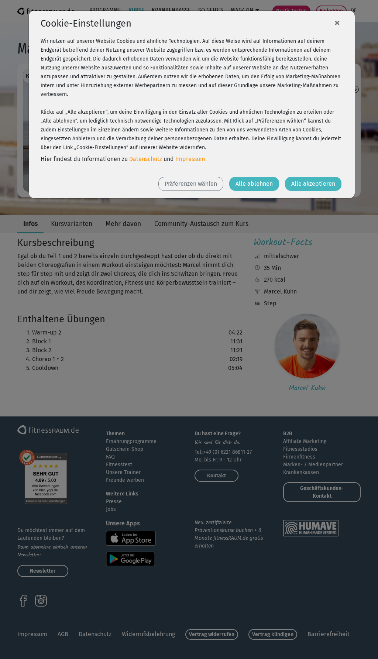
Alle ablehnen (254, 183)
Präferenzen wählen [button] (191, 183)
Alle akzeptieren (313, 183)
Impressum (190, 158)
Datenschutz (145, 158)
